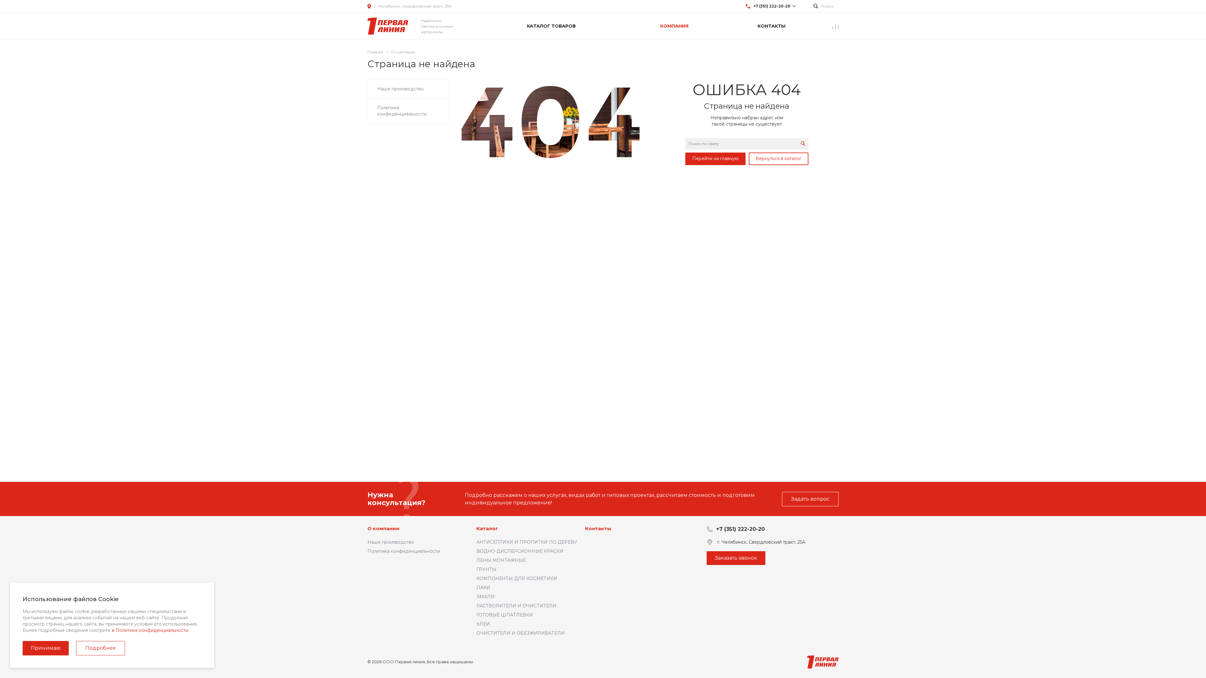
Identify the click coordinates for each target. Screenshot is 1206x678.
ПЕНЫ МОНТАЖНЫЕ (501, 560)
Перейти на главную (715, 158)
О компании (383, 528)
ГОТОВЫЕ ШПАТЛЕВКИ (504, 615)
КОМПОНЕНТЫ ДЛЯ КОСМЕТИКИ (516, 578)
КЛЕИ (483, 624)
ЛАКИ (483, 587)
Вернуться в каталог (778, 158)
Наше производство (390, 542)
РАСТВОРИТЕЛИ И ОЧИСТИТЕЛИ (516, 606)
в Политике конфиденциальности (150, 630)
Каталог (487, 528)
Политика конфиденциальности (403, 551)
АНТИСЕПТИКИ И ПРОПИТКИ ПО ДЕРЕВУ (526, 542)
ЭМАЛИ (485, 597)
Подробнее (100, 648)
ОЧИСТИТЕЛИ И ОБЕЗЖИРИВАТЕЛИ (520, 633)
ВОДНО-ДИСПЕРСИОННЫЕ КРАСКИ (519, 551)
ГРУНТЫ (486, 569)
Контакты (598, 528)
